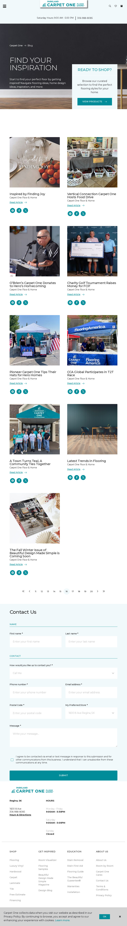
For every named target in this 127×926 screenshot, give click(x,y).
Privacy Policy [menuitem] (104, 895)
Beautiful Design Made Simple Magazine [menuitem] (45, 879)
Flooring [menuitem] (14, 860)
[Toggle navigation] (4, 6)
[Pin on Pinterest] (12, 210)
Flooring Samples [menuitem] (43, 867)
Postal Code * (17, 705)
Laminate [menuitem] (15, 883)
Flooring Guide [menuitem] (75, 871)
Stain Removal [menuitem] (75, 860)
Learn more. (62, 920)
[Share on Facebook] (19, 210)
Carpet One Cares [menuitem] (102, 873)
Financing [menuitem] (15, 900)
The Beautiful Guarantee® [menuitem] (74, 879)
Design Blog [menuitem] (45, 890)
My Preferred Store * (76, 705)
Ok (104, 916)
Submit (63, 775)
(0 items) (121, 6)
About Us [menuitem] (101, 860)
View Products (92, 101)
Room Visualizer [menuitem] (47, 860)
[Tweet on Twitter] (25, 210)
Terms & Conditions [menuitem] (102, 888)
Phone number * (19, 684)
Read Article (16, 202)
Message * (15, 726)
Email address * (73, 684)
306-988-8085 (85, 18)
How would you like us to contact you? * (31, 665)
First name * (16, 634)
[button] (110, 6)
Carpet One (16, 45)
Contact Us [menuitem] (102, 880)
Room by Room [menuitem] (104, 865)
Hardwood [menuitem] (15, 871)
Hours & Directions (20, 814)
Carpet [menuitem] (13, 877)
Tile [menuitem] (12, 888)
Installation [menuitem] (73, 892)
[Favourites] (116, 6)
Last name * (71, 634)
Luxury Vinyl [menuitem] (16, 865)
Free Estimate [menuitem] (17, 894)
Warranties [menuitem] (73, 886)
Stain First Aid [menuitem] (75, 865)
